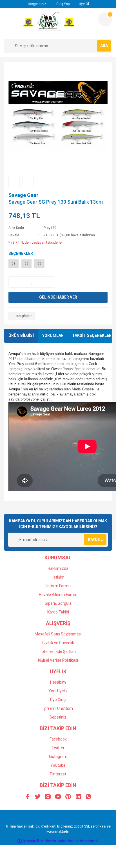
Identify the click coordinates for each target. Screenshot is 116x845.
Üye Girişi (58, 699)
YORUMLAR (53, 335)
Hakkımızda (58, 568)
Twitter (58, 748)
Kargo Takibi (58, 612)
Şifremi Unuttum (58, 708)
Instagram (58, 756)
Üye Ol (83, 4)
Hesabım (58, 682)
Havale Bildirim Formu (58, 594)
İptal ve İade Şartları (58, 651)
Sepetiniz (58, 717)
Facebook (58, 739)
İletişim (58, 577)
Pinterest (58, 774)
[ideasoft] (28, 841)
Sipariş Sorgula (58, 603)
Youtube (58, 765)
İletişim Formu (58, 586)
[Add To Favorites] (31, 282)
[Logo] (49, 23)
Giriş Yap (62, 4)
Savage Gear (23, 195)
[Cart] (105, 19)
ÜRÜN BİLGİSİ (21, 335)
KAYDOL (95, 539)
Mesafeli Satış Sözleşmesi (58, 634)
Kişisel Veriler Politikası (58, 660)
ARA (104, 45)
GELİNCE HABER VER (58, 297)
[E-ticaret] (57, 840)
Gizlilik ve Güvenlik (58, 643)
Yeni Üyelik (58, 691)
